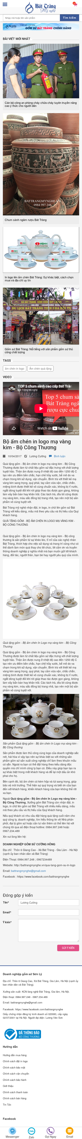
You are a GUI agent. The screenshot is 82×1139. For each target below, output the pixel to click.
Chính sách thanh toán (15, 1092)
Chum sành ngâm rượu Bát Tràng (26, 220)
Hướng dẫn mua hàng (15, 1055)
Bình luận (58, 456)
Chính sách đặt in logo (15, 1061)
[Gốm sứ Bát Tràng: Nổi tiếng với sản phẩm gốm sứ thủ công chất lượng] (41, 315)
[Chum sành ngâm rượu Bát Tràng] (41, 164)
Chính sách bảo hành (14, 1080)
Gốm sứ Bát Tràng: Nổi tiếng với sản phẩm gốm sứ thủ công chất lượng (39, 350)
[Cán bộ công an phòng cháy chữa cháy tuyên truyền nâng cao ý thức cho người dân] (41, 70)
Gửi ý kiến (68, 947)
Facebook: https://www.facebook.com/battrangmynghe (33, 1009)
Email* (7, 912)
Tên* (6, 902)
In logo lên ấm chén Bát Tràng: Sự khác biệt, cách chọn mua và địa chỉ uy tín (39, 278)
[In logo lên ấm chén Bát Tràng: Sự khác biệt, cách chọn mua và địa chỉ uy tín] (41, 249)
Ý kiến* (7, 922)
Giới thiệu (8, 1086)
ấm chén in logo (14, 368)
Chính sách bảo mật (14, 1067)
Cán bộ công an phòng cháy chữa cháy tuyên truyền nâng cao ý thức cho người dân (41, 104)
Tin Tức (7, 1104)
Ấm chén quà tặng (40, 368)
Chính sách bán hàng (14, 1098)
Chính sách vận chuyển (16, 1073)
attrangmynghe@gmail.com (29, 871)
